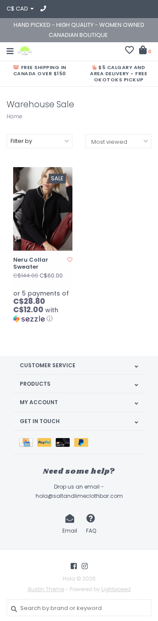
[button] (42, 306)
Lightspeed (116, 589)
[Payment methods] (28, 442)
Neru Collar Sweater (30, 263)
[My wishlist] (129, 51)
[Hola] (25, 50)
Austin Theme (46, 589)
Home (14, 116)
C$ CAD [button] (18, 8)
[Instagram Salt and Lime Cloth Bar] (85, 566)
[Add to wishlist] (69, 259)
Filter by (21, 141)
